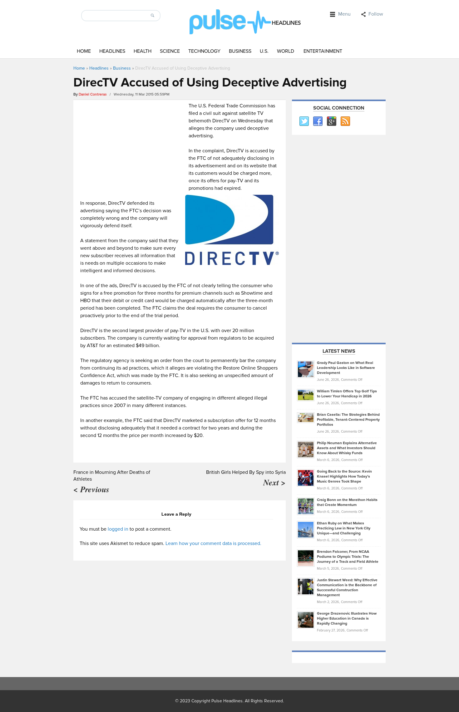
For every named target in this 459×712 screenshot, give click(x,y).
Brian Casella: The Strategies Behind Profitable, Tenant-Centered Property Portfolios (348, 419)
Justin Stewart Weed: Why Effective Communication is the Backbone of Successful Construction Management (347, 587)
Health (142, 51)
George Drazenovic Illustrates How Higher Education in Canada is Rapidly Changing (347, 618)
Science (170, 51)
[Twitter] (304, 121)
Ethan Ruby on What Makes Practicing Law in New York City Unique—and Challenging (343, 528)
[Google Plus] (331, 121)
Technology (204, 51)
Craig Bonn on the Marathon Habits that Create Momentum (347, 502)
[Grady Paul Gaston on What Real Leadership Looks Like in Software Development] (305, 368)
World (285, 51)
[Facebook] (318, 121)
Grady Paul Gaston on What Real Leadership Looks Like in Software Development (346, 368)
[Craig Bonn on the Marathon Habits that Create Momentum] (305, 505)
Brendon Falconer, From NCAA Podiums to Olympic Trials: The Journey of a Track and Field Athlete (347, 556)
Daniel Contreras (93, 94)
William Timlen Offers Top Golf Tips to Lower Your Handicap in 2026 (347, 394)
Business (240, 51)
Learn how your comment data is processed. (213, 543)
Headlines (112, 51)
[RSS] (345, 121)
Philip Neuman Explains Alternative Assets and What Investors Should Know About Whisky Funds (347, 448)
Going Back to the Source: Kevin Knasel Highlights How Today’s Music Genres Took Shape (344, 476)
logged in (118, 529)
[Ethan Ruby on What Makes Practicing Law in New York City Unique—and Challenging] (305, 529)
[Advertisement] (132, 145)
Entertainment (323, 51)
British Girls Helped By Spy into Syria (246, 472)
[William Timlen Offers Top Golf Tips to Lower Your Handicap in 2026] (305, 394)
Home (84, 51)
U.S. (264, 51)
